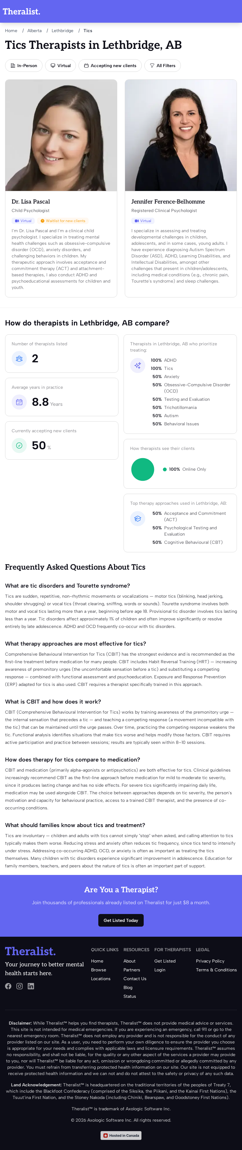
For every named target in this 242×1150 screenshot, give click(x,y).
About (129, 961)
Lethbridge (62, 30)
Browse (98, 970)
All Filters (166, 65)
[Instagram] (19, 986)
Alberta (34, 30)
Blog (128, 987)
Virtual (64, 65)
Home (11, 30)
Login (159, 970)
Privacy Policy (210, 961)
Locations (101, 978)
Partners (132, 970)
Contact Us (135, 978)
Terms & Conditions (216, 970)
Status (130, 996)
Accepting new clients (113, 65)
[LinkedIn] (31, 986)
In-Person (27, 65)
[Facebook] (8, 986)
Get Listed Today (121, 920)
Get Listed (165, 961)
